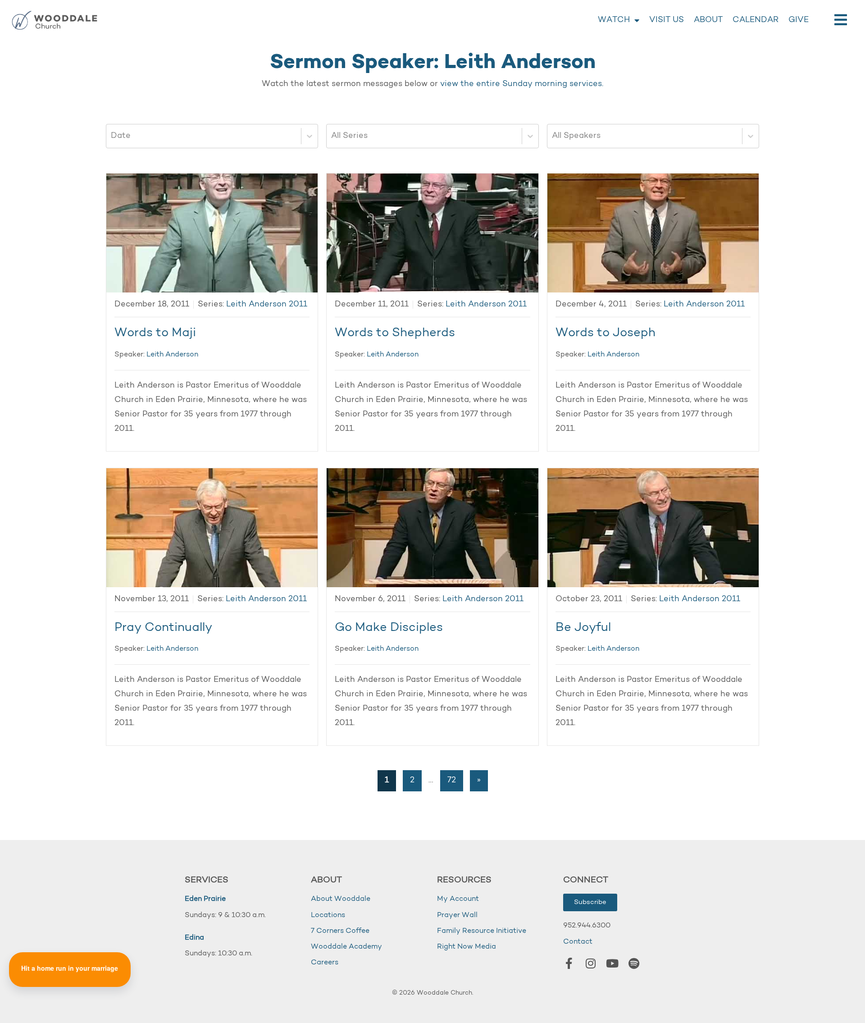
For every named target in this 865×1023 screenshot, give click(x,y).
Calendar (755, 20)
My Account (458, 899)
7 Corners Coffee (340, 931)
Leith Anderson (172, 354)
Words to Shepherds (395, 333)
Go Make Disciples (389, 628)
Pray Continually (163, 628)
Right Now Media (466, 946)
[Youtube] (612, 963)
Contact (577, 941)
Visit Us (666, 20)
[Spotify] (634, 963)
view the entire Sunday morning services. (521, 84)
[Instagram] (591, 963)
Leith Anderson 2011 (266, 305)
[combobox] (112, 136)
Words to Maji (155, 333)
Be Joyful (583, 628)
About (708, 20)
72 (451, 780)
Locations (328, 915)
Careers (324, 962)
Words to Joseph (605, 333)
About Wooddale (340, 899)
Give (798, 20)
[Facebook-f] (569, 963)
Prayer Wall (457, 915)
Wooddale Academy (346, 946)
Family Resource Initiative (481, 931)
